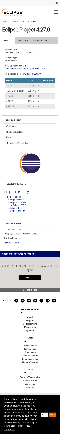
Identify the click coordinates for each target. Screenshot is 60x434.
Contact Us (30, 384)
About (30, 317)
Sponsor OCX (30, 278)
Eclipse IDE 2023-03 (34, 74)
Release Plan (22, 40)
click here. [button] (9, 429)
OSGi (18, 234)
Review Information (41, 40)
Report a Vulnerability (30, 377)
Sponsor (30, 330)
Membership (30, 327)
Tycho (16, 243)
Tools (35, 234)
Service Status (30, 380)
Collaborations (30, 324)
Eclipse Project (24, 21)
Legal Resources (30, 359)
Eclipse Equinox (17, 200)
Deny (44, 415)
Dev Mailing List (15, 132)
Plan (10, 137)
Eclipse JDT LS (19, 205)
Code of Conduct (30, 356)
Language (9, 234)
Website (12, 126)
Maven (7, 243)
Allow (52, 415)
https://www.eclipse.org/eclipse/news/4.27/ (25, 68)
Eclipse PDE (15, 208)
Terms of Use (30, 349)
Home (4, 21)
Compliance (30, 352)
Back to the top (30, 290)
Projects (13, 21)
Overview (8, 40)
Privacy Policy (30, 345)
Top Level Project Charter (19, 143)
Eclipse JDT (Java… (18, 202)
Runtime (26, 234)
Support (30, 387)
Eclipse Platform (17, 211)
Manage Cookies (30, 362)
